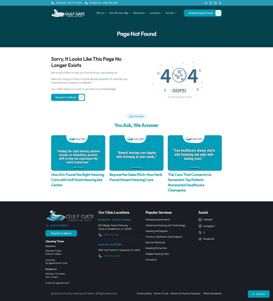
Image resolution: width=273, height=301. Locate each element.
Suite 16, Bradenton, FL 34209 (115, 228)
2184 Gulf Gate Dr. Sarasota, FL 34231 (119, 250)
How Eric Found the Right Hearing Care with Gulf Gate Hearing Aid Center (78, 179)
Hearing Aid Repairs (157, 231)
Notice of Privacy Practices (185, 293)
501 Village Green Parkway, (113, 225)
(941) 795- (108, 2)
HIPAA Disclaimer (212, 293)
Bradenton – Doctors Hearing (114, 219)
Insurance (151, 259)
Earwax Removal (155, 242)
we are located (99, 79)
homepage (109, 89)
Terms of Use (160, 293)
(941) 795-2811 (111, 234)
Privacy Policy (144, 293)
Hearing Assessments (158, 219)
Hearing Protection (156, 248)
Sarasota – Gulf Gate (110, 244)
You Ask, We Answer (136, 125)
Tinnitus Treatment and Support (164, 236)
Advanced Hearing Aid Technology (165, 225)
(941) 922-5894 (74, 2)
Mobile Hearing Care (157, 253)
